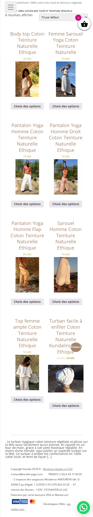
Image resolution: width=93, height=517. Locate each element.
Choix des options (27, 106)
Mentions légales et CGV (57, 469)
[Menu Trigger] (11, 7)
